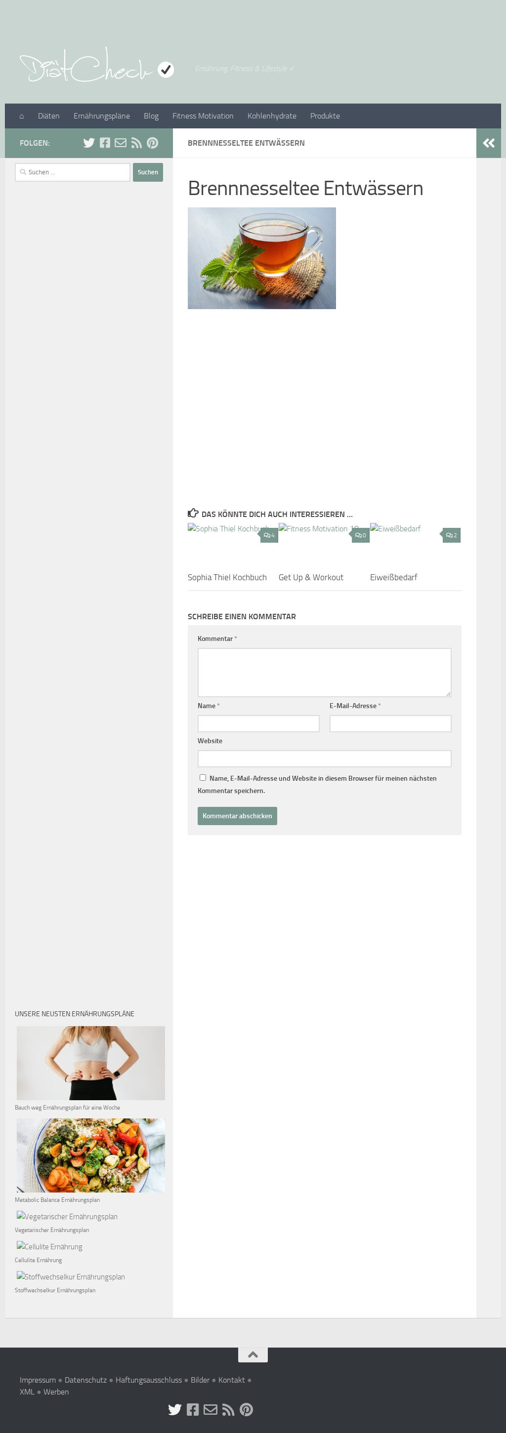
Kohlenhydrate (272, 115)
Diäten (49, 115)
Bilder (200, 1380)
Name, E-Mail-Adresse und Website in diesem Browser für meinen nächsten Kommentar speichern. (317, 784)
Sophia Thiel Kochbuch (227, 577)
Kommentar (217, 639)
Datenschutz (86, 1380)
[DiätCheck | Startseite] (102, 64)
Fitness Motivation (203, 115)
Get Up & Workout (311, 577)
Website (210, 741)
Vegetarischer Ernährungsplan (52, 1230)
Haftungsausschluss (149, 1380)
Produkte (325, 115)
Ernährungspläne (102, 115)
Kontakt (231, 1380)
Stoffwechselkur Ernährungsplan (55, 1290)
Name (209, 706)
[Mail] (120, 143)
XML (27, 1391)
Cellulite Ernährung (38, 1260)
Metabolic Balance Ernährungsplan (57, 1199)
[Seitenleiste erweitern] (488, 143)
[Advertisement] (325, 404)
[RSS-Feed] (136, 143)
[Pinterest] (152, 143)
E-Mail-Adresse (355, 706)
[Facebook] (105, 143)
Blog (151, 115)
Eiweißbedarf (394, 577)
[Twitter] (89, 143)
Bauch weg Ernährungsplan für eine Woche (67, 1107)
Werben (56, 1391)
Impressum (38, 1380)
